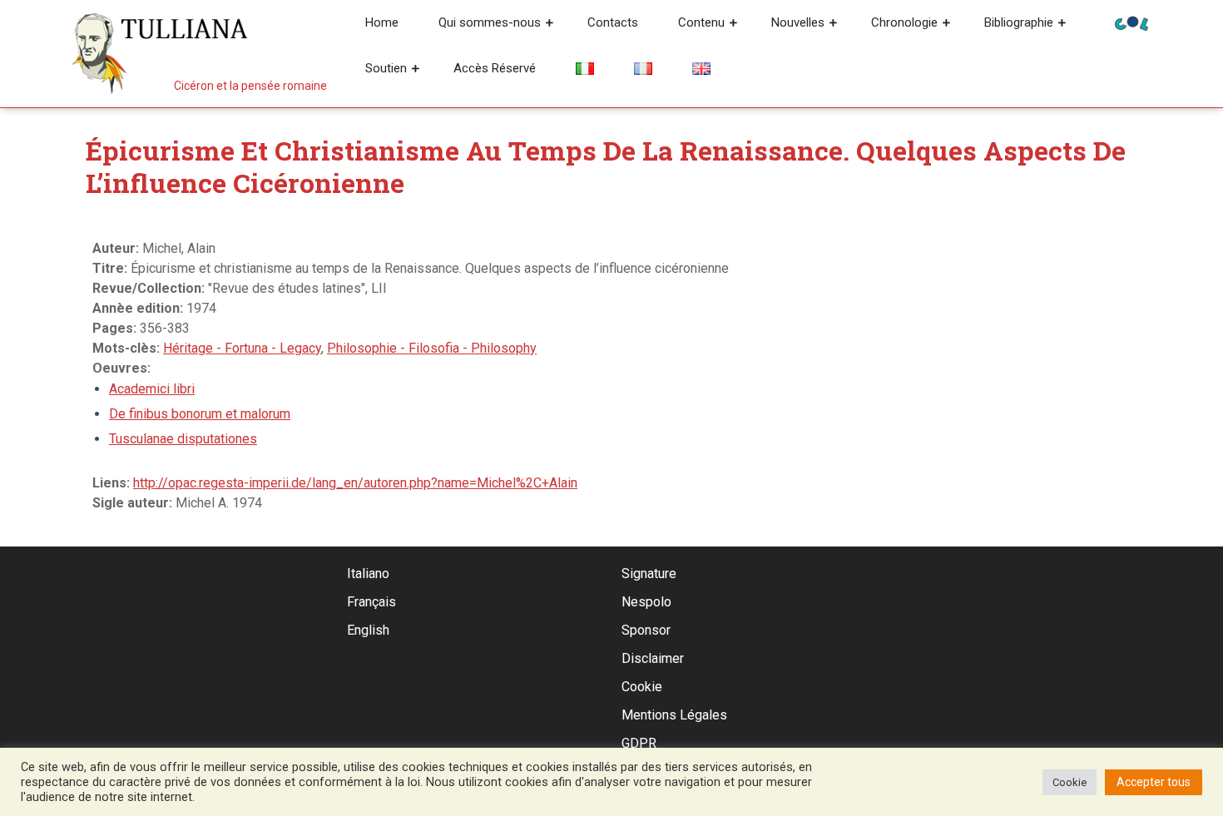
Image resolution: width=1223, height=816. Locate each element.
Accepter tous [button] (1154, 782)
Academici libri (152, 389)
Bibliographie (1018, 22)
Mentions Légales (674, 715)
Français (371, 602)
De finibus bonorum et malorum (199, 414)
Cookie (641, 687)
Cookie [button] (1069, 782)
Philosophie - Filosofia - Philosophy (432, 348)
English (368, 630)
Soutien (386, 68)
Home (382, 22)
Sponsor (646, 630)
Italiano (368, 573)
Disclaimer (652, 658)
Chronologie (904, 22)
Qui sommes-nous (489, 22)
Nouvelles (797, 22)
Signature (648, 573)
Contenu (701, 22)
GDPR (638, 743)
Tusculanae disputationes (183, 439)
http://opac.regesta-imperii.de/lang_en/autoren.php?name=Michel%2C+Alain (355, 483)
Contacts (612, 22)
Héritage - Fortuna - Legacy (242, 348)
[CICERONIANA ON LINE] (1131, 22)
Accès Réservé (494, 68)
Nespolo (646, 602)
